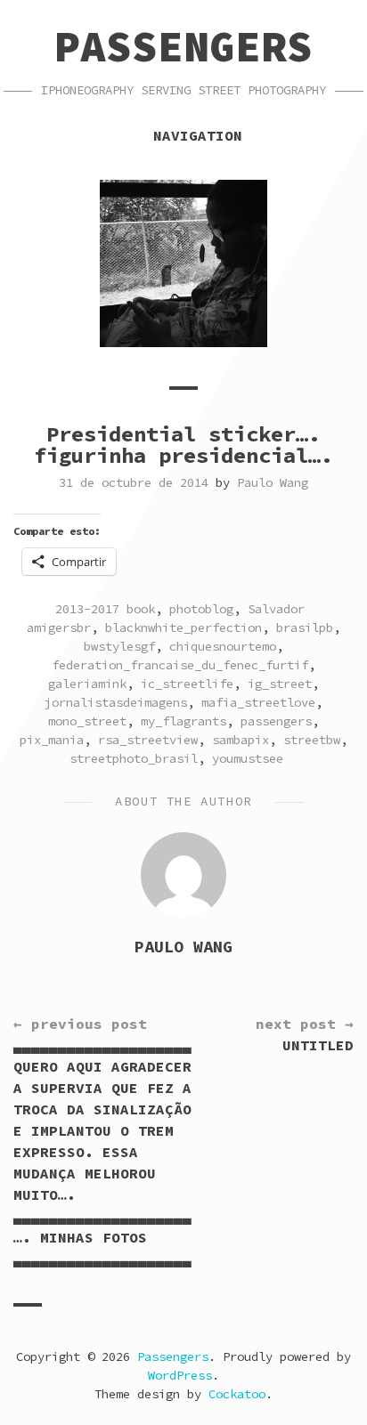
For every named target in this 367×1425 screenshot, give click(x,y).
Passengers (183, 46)
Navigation (197, 135)
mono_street (87, 721)
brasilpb (304, 627)
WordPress (180, 1375)
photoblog (201, 609)
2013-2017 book (105, 609)
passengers (276, 721)
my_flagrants (183, 721)
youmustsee (247, 758)
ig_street (280, 684)
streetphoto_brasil (133, 758)
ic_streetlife (187, 684)
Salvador (276, 609)
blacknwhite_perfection (183, 627)
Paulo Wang (272, 482)
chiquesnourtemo (222, 646)
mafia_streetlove (258, 702)
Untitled (305, 1034)
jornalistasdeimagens (116, 702)
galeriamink (87, 684)
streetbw (311, 740)
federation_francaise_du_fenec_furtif (180, 665)
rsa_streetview (148, 740)
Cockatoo (236, 1394)
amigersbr (59, 627)
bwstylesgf (119, 646)
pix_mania (52, 740)
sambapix (240, 740)
